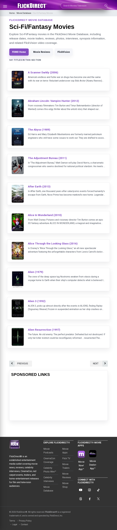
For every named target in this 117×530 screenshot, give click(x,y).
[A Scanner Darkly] (18, 72)
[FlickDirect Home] (32, 5)
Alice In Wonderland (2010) (45, 215)
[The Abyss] (18, 129)
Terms (12, 521)
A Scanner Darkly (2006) (43, 72)
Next (96, 363)
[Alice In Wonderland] (18, 215)
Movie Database (24, 13)
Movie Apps (65, 451)
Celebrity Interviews (49, 479)
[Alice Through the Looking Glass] (18, 243)
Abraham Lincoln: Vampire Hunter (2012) (53, 101)
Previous (23, 363)
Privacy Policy (25, 521)
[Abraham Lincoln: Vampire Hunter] (18, 101)
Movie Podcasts (48, 451)
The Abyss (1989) (39, 129)
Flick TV (66, 458)
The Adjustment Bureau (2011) (47, 158)
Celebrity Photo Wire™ (50, 470)
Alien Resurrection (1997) (44, 329)
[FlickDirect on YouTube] (80, 490)
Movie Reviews (41, 52)
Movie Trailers (65, 466)
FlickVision (64, 52)
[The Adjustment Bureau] (18, 158)
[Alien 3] (18, 301)
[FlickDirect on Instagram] (89, 490)
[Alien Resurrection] (18, 329)
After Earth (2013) (39, 186)
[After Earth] (18, 186)
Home (12, 13)
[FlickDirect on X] (98, 499)
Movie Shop (65, 485)
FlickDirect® (51, 512)
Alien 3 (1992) (37, 301)
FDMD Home (19, 52)
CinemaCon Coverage (49, 460)
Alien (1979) (35, 272)
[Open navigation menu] (5, 6)
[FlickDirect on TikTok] (98, 490)
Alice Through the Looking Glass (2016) (53, 243)
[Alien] (18, 272)
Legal (14, 524)
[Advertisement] (58, 399)
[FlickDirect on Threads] (80, 499)
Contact (24, 524)
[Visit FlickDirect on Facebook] (89, 499)
